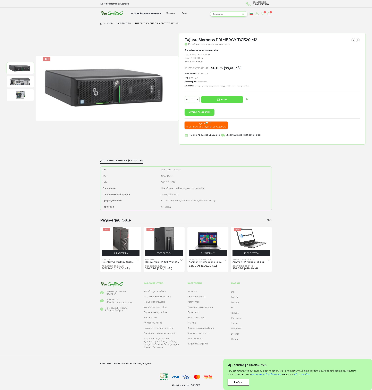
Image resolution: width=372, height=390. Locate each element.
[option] (20, 68)
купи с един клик (199, 112)
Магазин (170, 13)
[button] (268, 220)
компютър (218, 86)
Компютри (202, 82)
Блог (184, 13)
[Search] (243, 13)
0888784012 (112, 299)
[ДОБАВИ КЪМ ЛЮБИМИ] (247, 99)
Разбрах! (238, 382)
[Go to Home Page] (101, 23)
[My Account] (257, 13)
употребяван (243, 86)
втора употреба (203, 86)
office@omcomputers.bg (119, 302)
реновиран (229, 86)
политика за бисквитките (266, 374)
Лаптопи (207, 259)
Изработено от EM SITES (186, 385)
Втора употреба (196, 259)
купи (224, 99)
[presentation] (36, 88)
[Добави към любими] (138, 259)
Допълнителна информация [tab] (121, 160)
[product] (208, 241)
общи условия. (302, 374)
